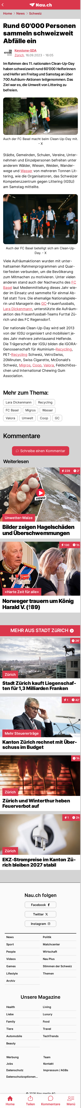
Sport (10, 944)
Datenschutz (14, 1070)
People (11, 951)
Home (7, 13)
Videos (11, 959)
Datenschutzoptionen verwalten (22, 1076)
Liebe (10, 1014)
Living (47, 1007)
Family (10, 1021)
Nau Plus (49, 959)
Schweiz (35, 13)
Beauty (11, 1043)
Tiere (9, 1028)
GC (43, 303)
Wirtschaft (50, 951)
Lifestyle (12, 973)
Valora (48, 365)
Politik (47, 937)
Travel (47, 1028)
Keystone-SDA (26, 50)
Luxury (47, 1014)
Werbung (12, 1057)
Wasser (26, 171)
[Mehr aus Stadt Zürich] (40, 630)
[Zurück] (2, 4)
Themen (48, 973)
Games (11, 966)
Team (47, 1057)
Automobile (14, 1036)
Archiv (10, 980)
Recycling (64, 349)
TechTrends (51, 1036)
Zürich (19, 55)
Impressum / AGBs (55, 1070)
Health (10, 1007)
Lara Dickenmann (17, 309)
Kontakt (48, 1063)
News (20, 13)
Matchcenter (51, 944)
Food (46, 1021)
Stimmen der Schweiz (57, 966)
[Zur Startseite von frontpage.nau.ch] (40, 5)
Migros (24, 365)
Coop (36, 365)
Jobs (9, 1063)
